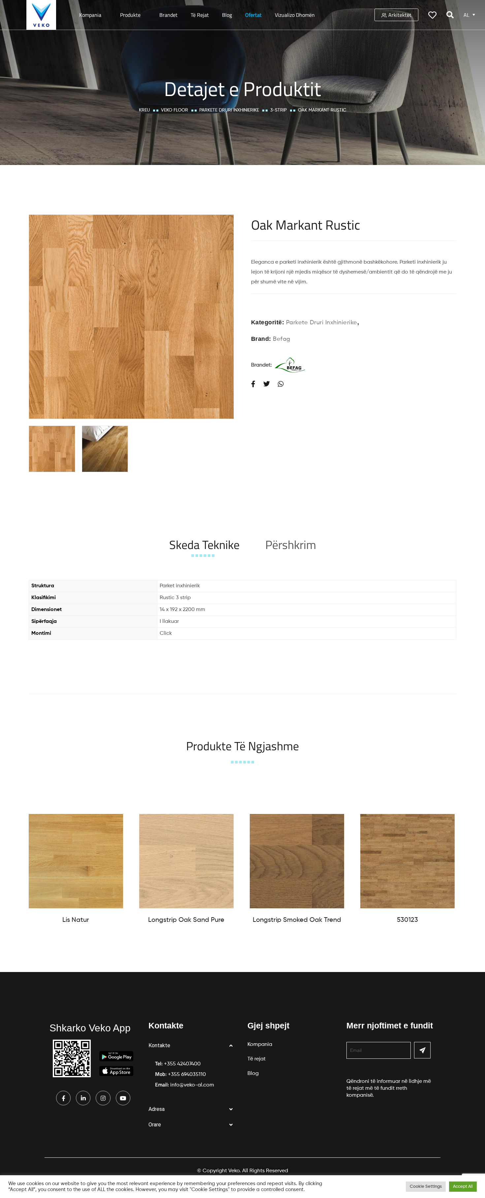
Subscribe (422, 1050)
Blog (227, 15)
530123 (407, 920)
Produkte (130, 15)
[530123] (407, 861)
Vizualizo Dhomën (295, 15)
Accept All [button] (463, 1186)
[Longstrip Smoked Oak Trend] (297, 861)
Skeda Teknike (204, 544)
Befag (281, 339)
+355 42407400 (182, 1064)
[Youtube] (123, 1098)
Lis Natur (75, 920)
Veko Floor (174, 110)
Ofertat (253, 15)
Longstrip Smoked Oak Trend (297, 920)
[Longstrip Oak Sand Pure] (186, 861)
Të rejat (200, 15)
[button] (193, 1045)
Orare (154, 1124)
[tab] (204, 544)
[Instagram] (103, 1098)
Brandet (168, 15)
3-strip (278, 110)
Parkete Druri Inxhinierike (229, 110)
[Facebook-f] (63, 1098)
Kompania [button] (90, 15)
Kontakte (159, 1045)
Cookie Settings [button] (426, 1186)
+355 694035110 (187, 1074)
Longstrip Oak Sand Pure (186, 920)
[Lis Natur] (76, 861)
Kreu (144, 110)
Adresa (156, 1109)
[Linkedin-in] (83, 1098)
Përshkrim (290, 544)
